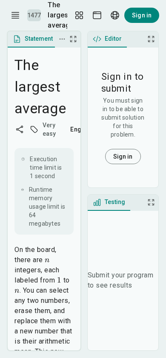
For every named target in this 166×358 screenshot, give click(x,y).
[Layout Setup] (79, 15)
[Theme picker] (97, 15)
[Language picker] (114, 15)
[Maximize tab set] (73, 39)
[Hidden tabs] (62, 39)
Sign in (142, 15)
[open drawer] (15, 15)
